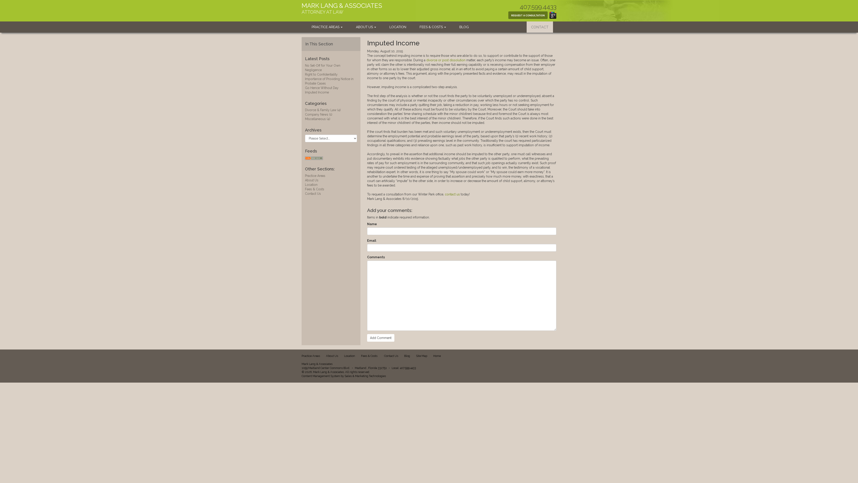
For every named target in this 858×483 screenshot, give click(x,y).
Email (371, 240)
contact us (452, 194)
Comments (376, 257)
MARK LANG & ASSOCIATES (342, 5)
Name (372, 224)
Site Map (421, 356)
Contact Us (313, 193)
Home (437, 356)
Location (397, 27)
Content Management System (321, 376)
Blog (464, 27)
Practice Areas (326, 27)
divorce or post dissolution (445, 60)
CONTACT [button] (540, 27)
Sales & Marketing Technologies (365, 376)
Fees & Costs (432, 27)
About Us (365, 27)
